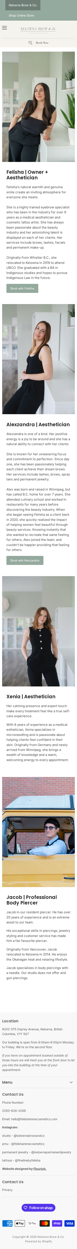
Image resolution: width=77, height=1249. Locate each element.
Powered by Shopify (38, 1241)
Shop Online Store (21, 15)
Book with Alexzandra (24, 560)
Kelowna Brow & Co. (23, 5)
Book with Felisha (22, 288)
